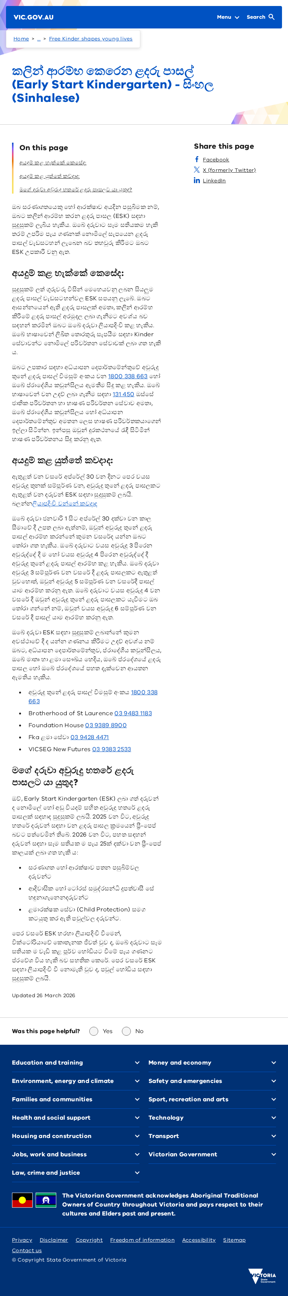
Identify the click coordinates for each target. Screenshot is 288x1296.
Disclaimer (54, 1240)
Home (21, 38)
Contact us (27, 1250)
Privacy (22, 1240)
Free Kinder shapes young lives (91, 38)
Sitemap (234, 1240)
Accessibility (199, 1240)
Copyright (89, 1240)
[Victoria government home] (262, 1276)
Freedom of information (142, 1240)
